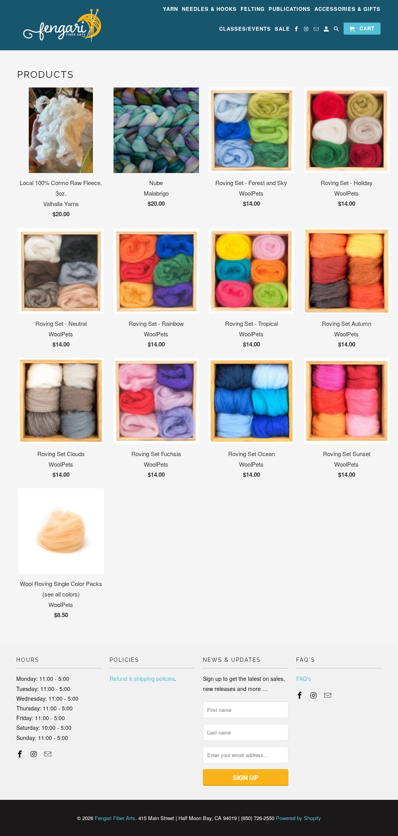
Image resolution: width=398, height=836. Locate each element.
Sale (282, 29)
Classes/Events (245, 29)
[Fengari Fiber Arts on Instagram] (307, 30)
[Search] (337, 30)
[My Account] (327, 30)
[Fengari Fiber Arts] (59, 25)
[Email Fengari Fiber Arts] (317, 30)
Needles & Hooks (209, 9)
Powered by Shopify (298, 818)
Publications (290, 9)
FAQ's (303, 678)
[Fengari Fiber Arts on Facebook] (297, 30)
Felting (253, 9)
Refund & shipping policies (142, 678)
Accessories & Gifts (347, 9)
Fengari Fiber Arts (115, 818)
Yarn (170, 9)
